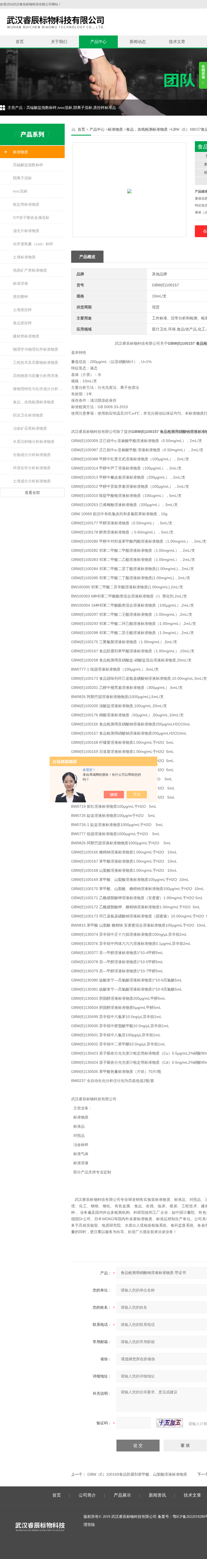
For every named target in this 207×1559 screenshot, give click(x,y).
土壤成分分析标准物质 (32, 481)
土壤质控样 (22, 310)
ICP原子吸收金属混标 (31, 217)
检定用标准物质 (26, 204)
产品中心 (98, 41)
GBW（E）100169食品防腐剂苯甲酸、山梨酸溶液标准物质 (137, 1474)
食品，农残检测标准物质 (33, 402)
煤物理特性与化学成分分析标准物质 (39, 389)
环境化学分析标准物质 (32, 468)
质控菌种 (20, 296)
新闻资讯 (157, 1495)
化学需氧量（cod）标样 (33, 244)
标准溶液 (20, 283)
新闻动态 (138, 41)
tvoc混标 (20, 191)
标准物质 (20, 152)
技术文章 (177, 41)
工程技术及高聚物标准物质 (35, 362)
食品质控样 (22, 323)
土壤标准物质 (24, 257)
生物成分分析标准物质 (32, 455)
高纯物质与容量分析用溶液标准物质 (39, 375)
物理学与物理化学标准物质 (35, 349)
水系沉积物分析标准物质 (33, 441)
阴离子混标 (22, 178)
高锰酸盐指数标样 (28, 165)
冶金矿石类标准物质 (30, 428)
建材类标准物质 (26, 336)
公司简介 (87, 1495)
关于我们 (59, 41)
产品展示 (122, 1495)
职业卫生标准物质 (28, 415)
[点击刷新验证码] (169, 1423)
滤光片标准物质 (26, 231)
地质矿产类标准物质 (30, 270)
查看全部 (32, 492)
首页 (20, 41)
